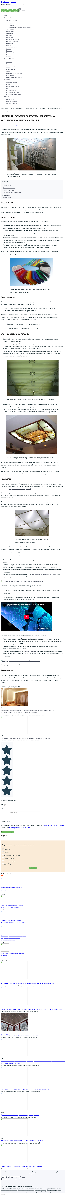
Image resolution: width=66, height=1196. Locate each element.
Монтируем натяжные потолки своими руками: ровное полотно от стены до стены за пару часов (13, 889)
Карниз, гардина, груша (12, 86)
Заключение (7, 197)
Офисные (11, 29)
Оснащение (6, 79)
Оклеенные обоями (11, 53)
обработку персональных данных (53, 825)
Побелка (6, 852)
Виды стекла (7, 185)
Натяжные (9, 51)
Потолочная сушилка (11, 90)
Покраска (7, 849)
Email (3, 809)
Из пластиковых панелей (12, 39)
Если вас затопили (10, 69)
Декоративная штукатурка (12, 855)
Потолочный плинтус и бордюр (14, 94)
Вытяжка (8, 84)
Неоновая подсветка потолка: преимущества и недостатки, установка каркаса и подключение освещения (13, 938)
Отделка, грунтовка (11, 64)
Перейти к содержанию (8, 2)
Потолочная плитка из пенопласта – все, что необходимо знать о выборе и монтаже (27, 983)
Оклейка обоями (9, 858)
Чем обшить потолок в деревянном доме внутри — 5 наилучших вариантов (25, 1089)
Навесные (8, 49)
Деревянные (9, 33)
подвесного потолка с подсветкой (20, 489)
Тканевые (8, 56)
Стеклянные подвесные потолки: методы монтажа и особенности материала (25, 738)
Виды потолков (7, 17)
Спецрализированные (12, 20)
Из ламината (9, 37)
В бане (11, 23)
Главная (5, 15)
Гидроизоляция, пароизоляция (14, 73)
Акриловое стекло (9, 188)
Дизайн (8, 71)
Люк (7, 88)
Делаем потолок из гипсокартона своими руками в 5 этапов (20, 1115)
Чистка (8, 67)
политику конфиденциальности (19, 828)
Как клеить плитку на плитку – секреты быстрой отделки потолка (21, 1166)
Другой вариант (9, 864)
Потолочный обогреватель (13, 92)
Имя (2, 804)
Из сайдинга (9, 43)
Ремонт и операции (8, 58)
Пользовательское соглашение (26, 1190)
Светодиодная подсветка (12, 103)
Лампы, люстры (10, 99)
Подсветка (6, 195)
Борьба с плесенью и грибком (14, 77)
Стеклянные (9, 54)
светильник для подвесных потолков (44, 574)
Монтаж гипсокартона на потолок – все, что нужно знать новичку (22, 1140)
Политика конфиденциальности (9, 1190)
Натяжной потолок (9, 861)
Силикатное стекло (9, 190)
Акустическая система (11, 82)
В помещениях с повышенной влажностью (20, 27)
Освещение (6, 96)
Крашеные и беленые (11, 47)
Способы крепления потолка (12, 192)
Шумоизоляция (10, 75)
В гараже (11, 25)
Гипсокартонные (10, 31)
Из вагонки (9, 35)
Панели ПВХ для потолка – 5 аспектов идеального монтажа (19, 1035)
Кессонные (9, 45)
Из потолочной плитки (12, 41)
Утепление (9, 62)
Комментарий (5, 821)
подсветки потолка (30, 651)
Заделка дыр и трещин (12, 65)
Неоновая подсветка (11, 101)
